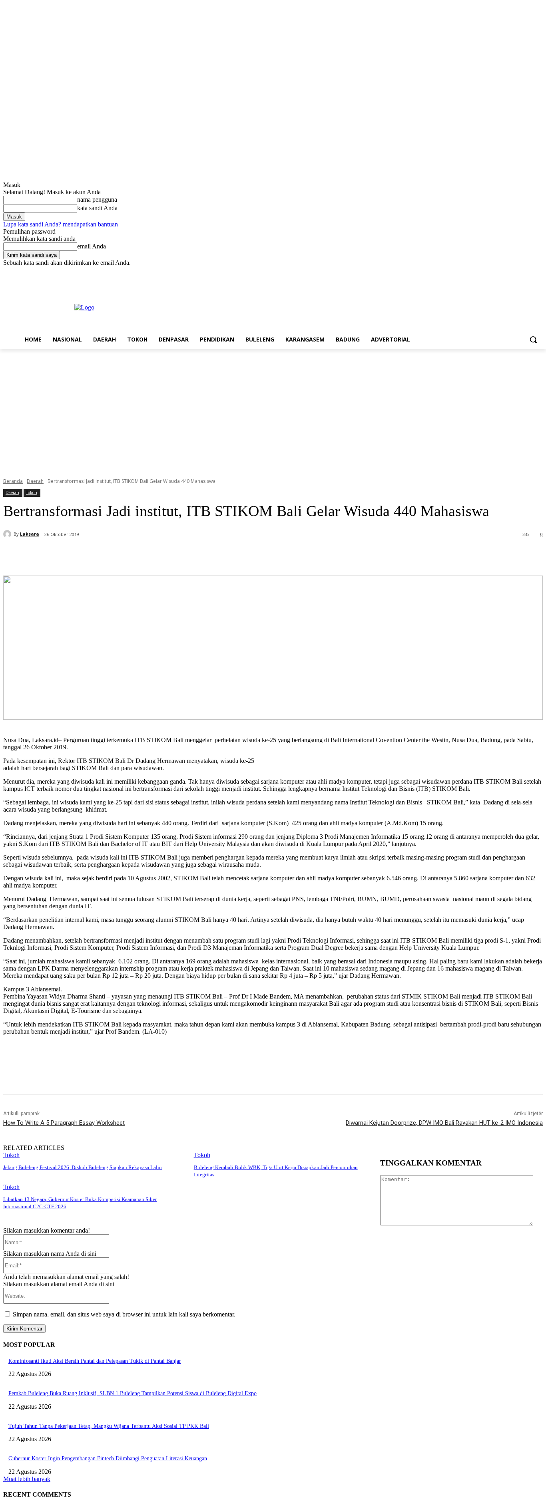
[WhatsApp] (168, 555)
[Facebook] (493, 272)
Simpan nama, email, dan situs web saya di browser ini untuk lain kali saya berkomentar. (124, 1314)
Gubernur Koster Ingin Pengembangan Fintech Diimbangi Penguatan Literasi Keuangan (107, 1458)
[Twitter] (516, 272)
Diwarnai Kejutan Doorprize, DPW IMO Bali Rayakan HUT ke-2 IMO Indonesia (444, 1122)
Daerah (35, 481)
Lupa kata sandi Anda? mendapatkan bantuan (60, 224)
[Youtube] (538, 272)
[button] (533, 339)
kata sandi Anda (97, 208)
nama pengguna (97, 199)
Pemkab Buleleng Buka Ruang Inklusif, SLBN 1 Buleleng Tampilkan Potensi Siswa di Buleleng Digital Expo (132, 1393)
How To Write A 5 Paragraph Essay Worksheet (64, 1122)
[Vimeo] (527, 272)
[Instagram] (505, 272)
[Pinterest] (139, 555)
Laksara (29, 534)
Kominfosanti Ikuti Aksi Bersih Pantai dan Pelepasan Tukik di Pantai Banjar (94, 1361)
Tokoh (31, 492)
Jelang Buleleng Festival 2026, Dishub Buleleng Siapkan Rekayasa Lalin (82, 1167)
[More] (197, 555)
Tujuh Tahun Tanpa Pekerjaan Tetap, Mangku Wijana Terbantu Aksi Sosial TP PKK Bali (108, 1426)
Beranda (13, 481)
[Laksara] (8, 534)
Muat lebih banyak (26, 1478)
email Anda (91, 246)
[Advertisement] (273, 409)
